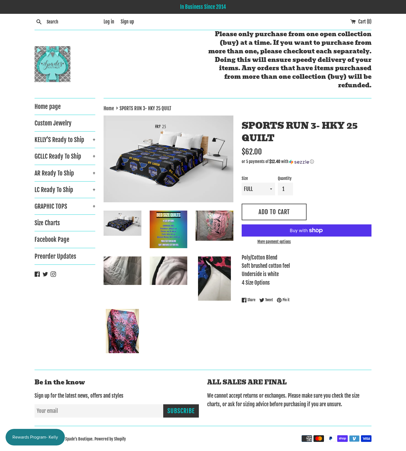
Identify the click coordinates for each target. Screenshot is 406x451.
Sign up (127, 22)
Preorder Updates (55, 256)
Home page (48, 106)
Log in (109, 22)
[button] (306, 161)
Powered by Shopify (110, 439)
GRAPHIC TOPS (65, 206)
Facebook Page (52, 239)
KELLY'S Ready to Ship (65, 139)
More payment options (274, 241)
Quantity (285, 178)
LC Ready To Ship (65, 189)
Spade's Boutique (79, 439)
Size (245, 178)
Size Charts (47, 223)
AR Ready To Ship (65, 173)
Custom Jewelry (53, 123)
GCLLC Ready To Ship (65, 156)
